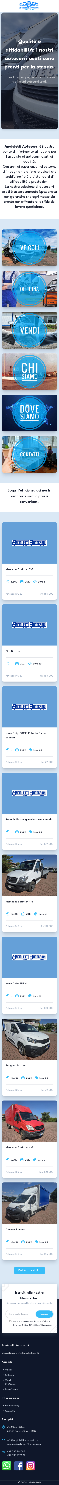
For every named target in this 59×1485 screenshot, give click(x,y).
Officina (9, 1375)
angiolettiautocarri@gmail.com (24, 1444)
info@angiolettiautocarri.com (23, 1440)
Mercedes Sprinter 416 (19, 1147)
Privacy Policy (12, 1405)
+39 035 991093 (16, 1451)
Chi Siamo (10, 1384)
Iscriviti (44, 1314)
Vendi (8, 1380)
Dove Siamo (11, 1389)
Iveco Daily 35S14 (16, 983)
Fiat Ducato (13, 651)
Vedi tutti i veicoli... (29, 1270)
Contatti (10, 1411)
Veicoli (8, 1370)
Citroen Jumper (15, 1229)
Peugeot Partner (16, 1065)
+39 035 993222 (16, 1455)
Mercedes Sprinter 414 (19, 901)
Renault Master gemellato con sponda (29, 819)
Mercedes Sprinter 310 (19, 569)
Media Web (35, 1482)
